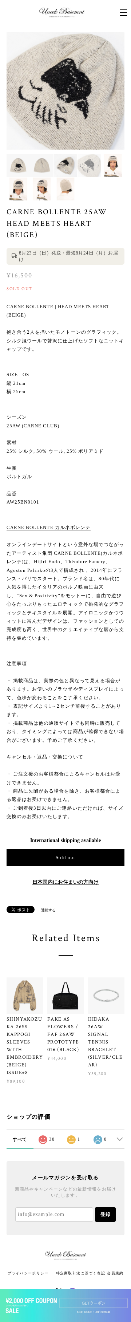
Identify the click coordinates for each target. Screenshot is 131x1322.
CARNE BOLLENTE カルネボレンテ (49, 527)
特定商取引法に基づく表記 (80, 1273)
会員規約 (115, 1273)
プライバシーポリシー (28, 1273)
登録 (105, 1214)
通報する (48, 910)
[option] (65, 91)
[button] (65, 1305)
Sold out (65, 857)
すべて (20, 1139)
